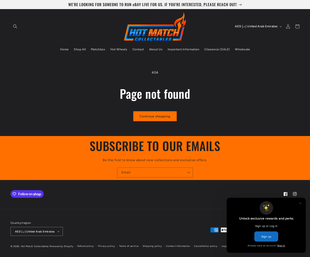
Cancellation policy (205, 246)
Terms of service (129, 246)
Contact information (178, 246)
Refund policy (85, 246)
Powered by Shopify (61, 246)
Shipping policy (152, 246)
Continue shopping (155, 116)
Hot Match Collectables (35, 246)
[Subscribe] (188, 172)
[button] (15, 26)
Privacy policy (106, 246)
